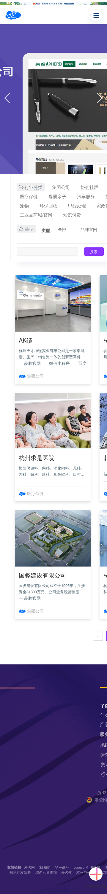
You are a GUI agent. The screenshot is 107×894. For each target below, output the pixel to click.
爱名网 (29, 867)
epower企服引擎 (87, 867)
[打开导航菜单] (96, 15)
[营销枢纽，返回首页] (13, 15)
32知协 (45, 867)
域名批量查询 (46, 872)
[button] (7, 99)
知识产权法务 (20, 872)
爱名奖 (66, 872)
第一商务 (62, 867)
